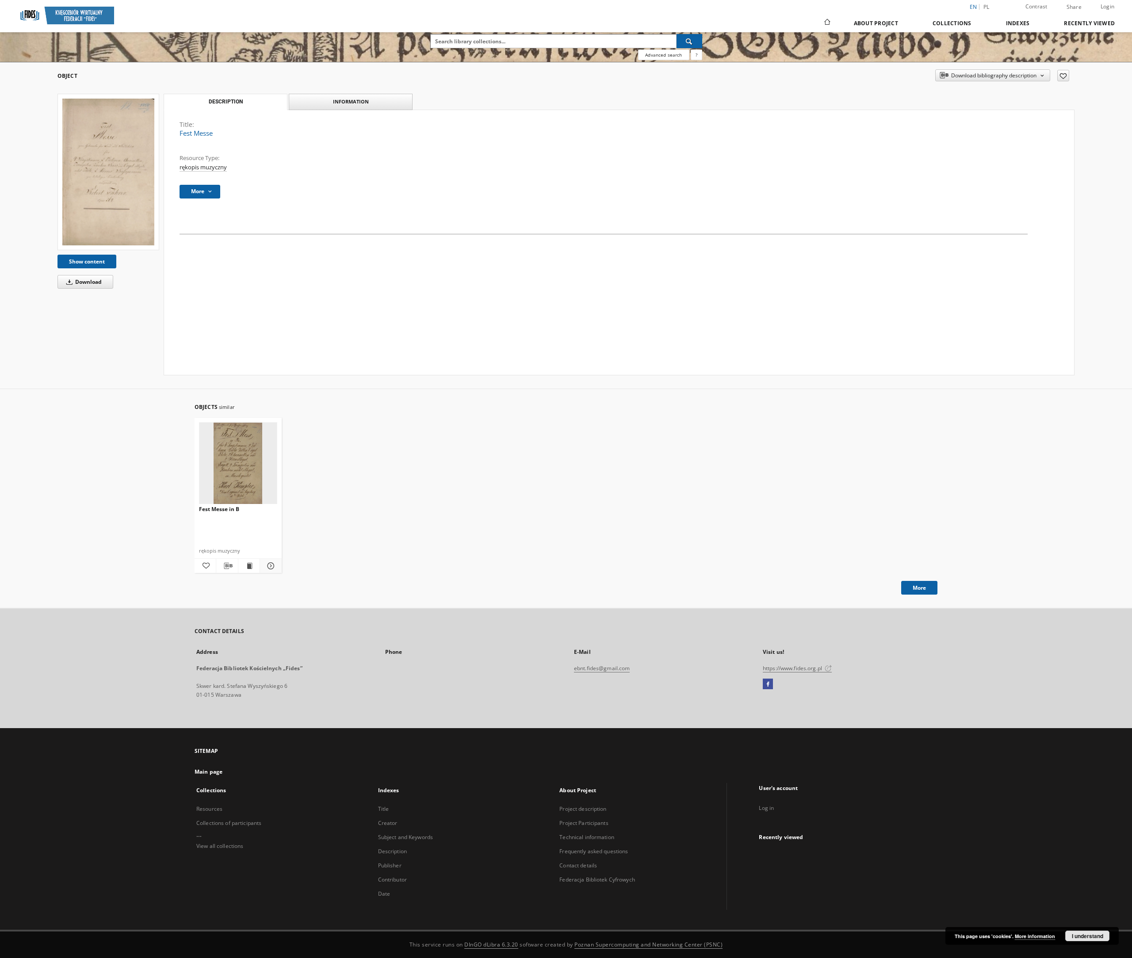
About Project (876, 23)
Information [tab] (351, 101)
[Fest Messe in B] (238, 463)
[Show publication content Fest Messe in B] (249, 566)
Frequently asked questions (593, 851)
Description (392, 851)
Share (1074, 7)
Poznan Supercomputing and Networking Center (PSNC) (648, 944)
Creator (388, 823)
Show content (87, 261)
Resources (209, 809)
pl (986, 7)
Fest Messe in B (219, 509)
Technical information (586, 837)
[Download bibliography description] (226, 566)
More (919, 588)
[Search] (689, 41)
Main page (208, 771)
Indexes (1018, 23)
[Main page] (827, 23)
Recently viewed (1089, 23)
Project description (582, 809)
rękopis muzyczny (203, 167)
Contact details (578, 865)
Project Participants (583, 823)
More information (1035, 936)
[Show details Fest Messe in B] (269, 566)
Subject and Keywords (405, 837)
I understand (1087, 936)
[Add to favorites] (1063, 75)
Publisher (390, 865)
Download (88, 282)
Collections (952, 23)
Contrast (1036, 6)
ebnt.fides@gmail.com (602, 668)
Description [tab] (226, 102)
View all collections (219, 846)
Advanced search (663, 55)
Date (384, 893)
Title (383, 809)
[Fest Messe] (108, 172)
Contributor (392, 879)
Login (1107, 6)
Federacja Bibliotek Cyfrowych (597, 879)
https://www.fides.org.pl (793, 668)
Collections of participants (228, 823)
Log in (766, 808)
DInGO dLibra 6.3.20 (491, 944)
